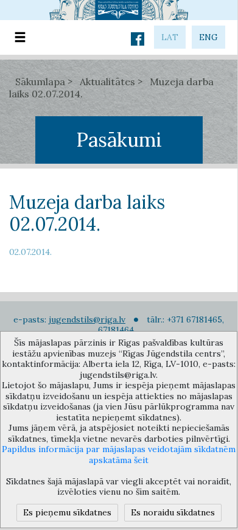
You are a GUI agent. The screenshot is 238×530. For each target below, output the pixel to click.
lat (169, 37)
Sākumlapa (40, 81)
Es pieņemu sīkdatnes (67, 512)
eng (208, 37)
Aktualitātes (107, 81)
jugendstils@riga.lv (87, 319)
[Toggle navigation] (20, 37)
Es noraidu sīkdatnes (173, 512)
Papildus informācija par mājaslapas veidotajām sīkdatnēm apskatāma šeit (119, 454)
